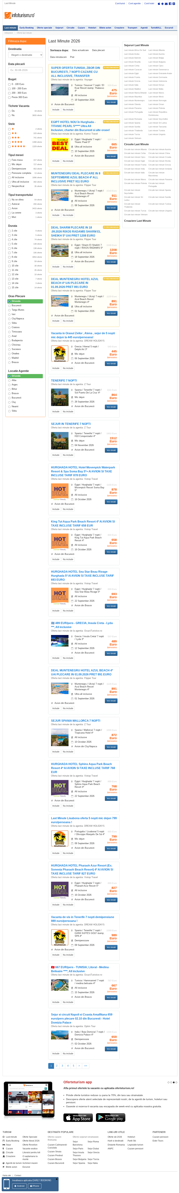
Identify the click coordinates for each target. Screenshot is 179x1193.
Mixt (27, 217)
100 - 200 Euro (19, 88)
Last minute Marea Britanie (135, 93)
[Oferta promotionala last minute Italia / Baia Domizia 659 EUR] (60, 1035)
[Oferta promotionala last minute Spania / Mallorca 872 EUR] (60, 739)
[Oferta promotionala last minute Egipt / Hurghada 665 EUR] (60, 144)
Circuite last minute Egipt (134, 161)
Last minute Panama (132, 108)
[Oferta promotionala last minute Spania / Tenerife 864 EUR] (60, 397)
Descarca (78, 1117)
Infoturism (20, 15)
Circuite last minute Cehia (135, 153)
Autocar (27, 204)
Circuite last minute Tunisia (159, 204)
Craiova (15, 327)
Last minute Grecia (132, 81)
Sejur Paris (78, 1148)
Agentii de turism (13, 1163)
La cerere (27, 212)
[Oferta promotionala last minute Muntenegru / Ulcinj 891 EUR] (60, 300)
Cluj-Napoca (18, 318)
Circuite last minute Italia (134, 173)
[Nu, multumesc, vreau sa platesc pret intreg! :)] (57, 1179)
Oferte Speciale (30, 1137)
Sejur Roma (93, 1141)
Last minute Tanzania (157, 127)
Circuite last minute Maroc (135, 179)
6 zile (27, 248)
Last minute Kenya (156, 85)
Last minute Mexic (156, 97)
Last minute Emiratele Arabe (160, 73)
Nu (27, 115)
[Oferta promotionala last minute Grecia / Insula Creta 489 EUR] (60, 640)
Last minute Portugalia (133, 112)
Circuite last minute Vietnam (136, 214)
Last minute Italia (131, 85)
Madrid (15, 358)
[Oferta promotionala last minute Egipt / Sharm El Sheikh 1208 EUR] (60, 250)
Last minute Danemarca (158, 69)
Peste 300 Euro (19, 97)
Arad (14, 336)
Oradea (15, 353)
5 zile (27, 243)
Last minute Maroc (156, 93)
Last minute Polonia (156, 108)
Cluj (14, 402)
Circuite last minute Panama (160, 179)
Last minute (10, 28)
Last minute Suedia (132, 127)
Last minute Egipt (131, 73)
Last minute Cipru (155, 66)
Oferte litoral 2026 (31, 1141)
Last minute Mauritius (133, 97)
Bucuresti (16, 305)
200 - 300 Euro (19, 93)
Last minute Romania (133, 119)
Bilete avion (105, 28)
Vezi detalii (111, 102)
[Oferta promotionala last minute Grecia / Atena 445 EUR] (60, 353)
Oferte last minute (24, 33)
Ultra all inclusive (27, 181)
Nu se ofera (27, 199)
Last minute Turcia (132, 134)
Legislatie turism (135, 1145)
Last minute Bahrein (132, 58)
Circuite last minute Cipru (134, 157)
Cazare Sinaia (54, 1151)
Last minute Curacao (133, 69)
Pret (72, 57)
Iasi (13, 314)
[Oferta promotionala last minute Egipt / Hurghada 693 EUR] (60, 596)
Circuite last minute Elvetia (159, 161)
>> (85, 1065)
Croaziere (119, 28)
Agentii (144, 28)
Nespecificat (27, 186)
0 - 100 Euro (18, 84)
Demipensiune (27, 168)
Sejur (7, 1145)
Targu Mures (18, 310)
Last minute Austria (156, 54)
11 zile (27, 270)
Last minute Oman (156, 104)
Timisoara (17, 331)
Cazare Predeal (55, 1155)
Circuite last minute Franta (135, 165)
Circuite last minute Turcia (135, 211)
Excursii (169, 28)
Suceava (16, 349)
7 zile (27, 252)
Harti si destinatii (115, 1141)
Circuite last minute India (134, 169)
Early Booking (27, 28)
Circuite (70, 28)
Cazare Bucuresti (56, 1163)
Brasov (15, 362)
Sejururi (59, 28)
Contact (18, 1175)
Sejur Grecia (93, 1152)
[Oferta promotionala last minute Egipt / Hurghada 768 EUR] (60, 788)
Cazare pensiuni (135, 1148)
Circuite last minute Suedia (159, 197)
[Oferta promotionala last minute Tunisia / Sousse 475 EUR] (60, 89)
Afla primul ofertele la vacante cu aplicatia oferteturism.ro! (98, 1088)
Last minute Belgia (156, 58)
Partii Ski (132, 1141)
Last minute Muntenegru (134, 100)
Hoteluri (92, 28)
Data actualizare (80, 50)
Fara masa (27, 160)
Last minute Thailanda (133, 130)
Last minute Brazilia (132, 62)
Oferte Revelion (30, 1145)
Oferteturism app (77, 1082)
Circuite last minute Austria (159, 149)
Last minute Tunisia (156, 130)
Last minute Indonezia (157, 81)
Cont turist (120, 3)
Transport (132, 28)
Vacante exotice (30, 1148)
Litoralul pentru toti (31, 1152)
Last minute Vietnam (132, 138)
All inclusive (27, 177)
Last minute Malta (155, 89)
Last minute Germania (157, 77)
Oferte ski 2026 (115, 1137)
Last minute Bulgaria (157, 62)
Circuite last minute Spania (159, 190)
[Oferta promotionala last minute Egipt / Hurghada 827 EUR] (60, 890)
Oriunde (16, 301)
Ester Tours (158, 1141)
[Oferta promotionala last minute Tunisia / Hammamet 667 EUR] (60, 984)
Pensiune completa (27, 173)
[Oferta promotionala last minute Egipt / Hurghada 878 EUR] (60, 492)
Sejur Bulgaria (79, 1159)
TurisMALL (156, 28)
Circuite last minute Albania (135, 149)
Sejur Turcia (93, 1159)
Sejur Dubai (93, 1148)
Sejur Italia (93, 1163)
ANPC (111, 1148)
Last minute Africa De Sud (135, 50)
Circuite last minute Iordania (160, 169)
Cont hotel (149, 3)
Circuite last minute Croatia (159, 157)
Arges (15, 384)
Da (27, 111)
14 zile (27, 283)
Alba (14, 380)
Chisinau (16, 344)
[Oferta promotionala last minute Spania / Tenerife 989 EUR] (60, 937)
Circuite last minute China (159, 153)
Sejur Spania (79, 1163)
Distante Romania (116, 1145)
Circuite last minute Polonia (135, 183)
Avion (27, 208)
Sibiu (14, 323)
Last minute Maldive (132, 89)
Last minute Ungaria (156, 134)
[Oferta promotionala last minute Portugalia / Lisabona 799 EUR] (60, 838)
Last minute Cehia (131, 66)
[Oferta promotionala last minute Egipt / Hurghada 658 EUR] (60, 542)
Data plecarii (98, 50)
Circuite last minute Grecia (159, 165)
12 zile (27, 274)
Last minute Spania (132, 123)
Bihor (14, 389)
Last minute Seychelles (158, 119)
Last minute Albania (156, 50)
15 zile (27, 287)
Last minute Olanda (132, 104)
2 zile (27, 230)
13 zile (27, 278)
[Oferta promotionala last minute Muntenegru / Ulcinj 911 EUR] (60, 195)
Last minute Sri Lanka (157, 123)
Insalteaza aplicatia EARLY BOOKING (31, 1180)
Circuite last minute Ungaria (160, 211)
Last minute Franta (132, 77)
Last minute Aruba (131, 54)
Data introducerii (58, 57)
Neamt (15, 406)
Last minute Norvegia (157, 100)
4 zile (27, 239)
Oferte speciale (44, 28)
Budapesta (17, 340)
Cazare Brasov (55, 1159)
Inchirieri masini (30, 1163)
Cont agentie (134, 3)
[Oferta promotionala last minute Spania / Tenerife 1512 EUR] (60, 440)
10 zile (27, 265)
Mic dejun (27, 164)
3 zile (27, 235)
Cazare (81, 28)
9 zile (27, 261)
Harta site (7, 1175)
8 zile (27, 257)
